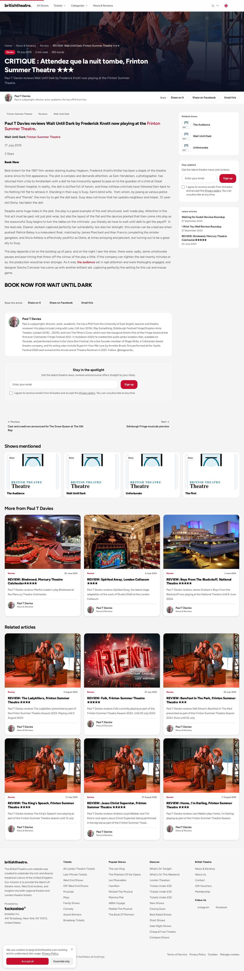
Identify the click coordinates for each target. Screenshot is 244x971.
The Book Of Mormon (121, 914)
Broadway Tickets (73, 920)
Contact (200, 880)
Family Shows (71, 903)
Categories (77, 5)
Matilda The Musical (120, 909)
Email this (230, 97)
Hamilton (114, 886)
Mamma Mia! (116, 897)
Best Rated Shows (161, 914)
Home (8, 45)
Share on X (177, 97)
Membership (202, 891)
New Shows (157, 903)
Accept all (28, 961)
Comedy (68, 909)
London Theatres (160, 880)
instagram (203, 907)
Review (44, 45)
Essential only (61, 961)
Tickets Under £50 (161, 897)
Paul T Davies (31, 319)
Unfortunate (134, 493)
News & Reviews (103, 5)
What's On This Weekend (164, 874)
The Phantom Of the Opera (125, 874)
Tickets (58, 5)
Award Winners (72, 914)
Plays (66, 897)
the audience (86, 262)
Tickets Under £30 (161, 891)
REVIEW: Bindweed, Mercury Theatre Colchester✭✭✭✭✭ (35, 581)
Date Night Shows (160, 926)
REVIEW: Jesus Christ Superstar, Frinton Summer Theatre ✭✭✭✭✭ (116, 805)
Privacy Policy (197, 954)
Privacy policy (87, 393)
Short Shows (157, 920)
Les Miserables (117, 880)
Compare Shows (159, 937)
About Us (200, 874)
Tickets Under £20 (161, 886)
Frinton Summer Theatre (43, 137)
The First (190, 493)
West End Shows (73, 880)
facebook (221, 907)
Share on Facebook (204, 97)
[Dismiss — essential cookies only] (72, 949)
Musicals (68, 891)
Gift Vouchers (203, 886)
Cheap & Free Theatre (163, 931)
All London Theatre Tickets (79, 868)
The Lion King (117, 868)
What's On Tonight (161, 868)
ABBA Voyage (117, 903)
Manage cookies (229, 954)
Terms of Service (177, 954)
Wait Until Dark (76, 493)
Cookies (213, 954)
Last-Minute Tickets (75, 874)
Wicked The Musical (120, 891)
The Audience (15, 493)
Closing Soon (157, 909)
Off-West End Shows (75, 886)
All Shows (43, 5)
